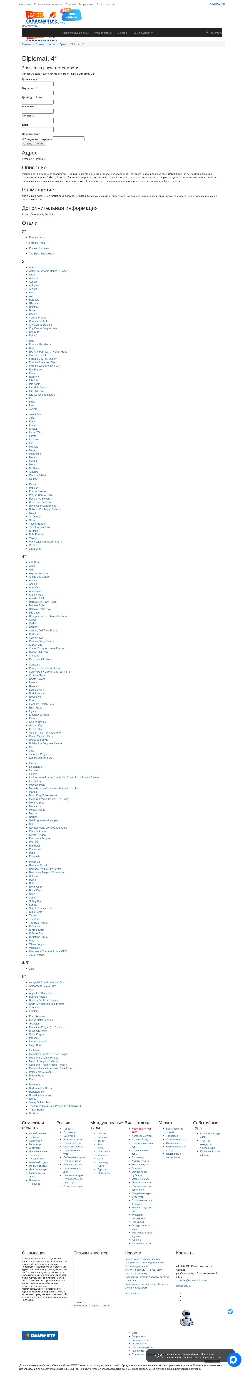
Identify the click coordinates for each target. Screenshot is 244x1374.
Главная (27, 44)
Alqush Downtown (39, 573)
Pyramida (34, 861)
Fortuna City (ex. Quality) (43, 358)
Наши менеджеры (142, 1347)
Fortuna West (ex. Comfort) (44, 366)
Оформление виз (176, 1139)
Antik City (34, 587)
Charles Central (38, 321)
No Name (34, 468)
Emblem (33, 1011)
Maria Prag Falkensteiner (43, 795)
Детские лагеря (38, 1169)
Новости (110, 4)
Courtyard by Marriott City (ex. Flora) (50, 671)
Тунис (101, 1165)
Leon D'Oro (35, 432)
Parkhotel (34, 845)
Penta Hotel (35, 849)
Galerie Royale (37, 722)
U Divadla (34, 926)
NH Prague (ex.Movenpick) (44, 820)
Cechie (33, 314)
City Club (34, 332)
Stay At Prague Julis (40, 908)
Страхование (173, 1143)
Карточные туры (141, 1243)
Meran (32, 457)
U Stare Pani (36, 933)
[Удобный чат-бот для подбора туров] (207, 1317)
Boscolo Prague (38, 996)
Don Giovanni (36, 689)
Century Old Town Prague (43, 630)
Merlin (32, 464)
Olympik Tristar (37, 475)
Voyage (33, 538)
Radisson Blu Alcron (40, 1088)
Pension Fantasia (39, 248)
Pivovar (33, 484)
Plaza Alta (34, 856)
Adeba (32, 267)
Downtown (35, 696)
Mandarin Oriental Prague (43, 1057)
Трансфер (172, 1135)
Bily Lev (33, 303)
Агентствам (24, 4)
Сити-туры (138, 1196)
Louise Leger (36, 781)
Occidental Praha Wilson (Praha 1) (48, 1064)
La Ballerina (36, 766)
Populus (33, 487)
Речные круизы (38, 1165)
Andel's (33, 580)
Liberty (33, 774)
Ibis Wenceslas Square (42, 394)
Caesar (33, 619)
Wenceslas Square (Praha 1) (45, 541)
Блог (99, 4)
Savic (32, 894)
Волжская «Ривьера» (35, 1181)
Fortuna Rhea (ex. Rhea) (43, 362)
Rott (31, 883)
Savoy (32, 1098)
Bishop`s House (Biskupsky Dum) (48, 616)
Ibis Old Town (36, 391)
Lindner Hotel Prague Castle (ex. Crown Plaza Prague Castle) (64, 777)
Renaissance (36, 1091)
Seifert (32, 897)
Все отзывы (80, 1305)
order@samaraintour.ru (193, 1280)
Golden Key (35, 725)
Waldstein (34, 947)
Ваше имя (28, 106)
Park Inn (34, 842)
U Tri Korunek (37, 534)
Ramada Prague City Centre (45, 869)
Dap (31, 341)
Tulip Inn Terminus (39, 527)
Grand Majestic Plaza (41, 736)
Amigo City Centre (39, 576)
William (33, 545)
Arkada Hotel (36, 598)
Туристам (71, 4)
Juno (32, 418)
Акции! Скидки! (37, 1133)
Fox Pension (36, 369)
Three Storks (36, 1109)
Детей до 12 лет (32, 97)
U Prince (34, 1113)
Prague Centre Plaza (41, 495)
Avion (32, 292)
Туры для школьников (139, 1216)
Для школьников (38, 1151)
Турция (102, 1169)
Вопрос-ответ (86, 4)
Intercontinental (38, 1041)
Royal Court (36, 886)
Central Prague (37, 317)
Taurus (33, 915)
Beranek (34, 299)
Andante (34, 278)
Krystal (33, 428)
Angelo (33, 584)
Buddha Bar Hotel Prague (43, 1000)
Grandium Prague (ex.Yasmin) (46, 1027)
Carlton (33, 623)
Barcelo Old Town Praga (43, 601)
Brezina (33, 306)
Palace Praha (36, 1075)
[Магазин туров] (71, 14)
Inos (31, 405)
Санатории (35, 1140)
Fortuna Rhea (37, 242)
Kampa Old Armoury (40, 757)
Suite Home (35, 912)
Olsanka (33, 471)
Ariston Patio (36, 594)
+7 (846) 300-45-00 (34, 22)
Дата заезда (29, 79)
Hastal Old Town (38, 739)
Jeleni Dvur (35, 414)
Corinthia (34, 1007)
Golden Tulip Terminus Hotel (45, 732)
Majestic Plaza (37, 784)
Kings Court (35, 1045)
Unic (31, 940)
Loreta (32, 436)
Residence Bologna (40, 498)
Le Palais (34, 1050)
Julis (31, 750)
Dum (31, 348)
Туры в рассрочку (142, 32)
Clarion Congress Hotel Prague (46, 648)
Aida (31, 569)
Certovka (34, 634)
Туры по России (103, 32)
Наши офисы (183, 1285)
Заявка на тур (140, 1340)
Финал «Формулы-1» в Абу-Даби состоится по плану (144, 1271)
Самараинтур (30, 1258)
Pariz (32, 1079)
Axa (31, 296)
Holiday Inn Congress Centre (45, 743)
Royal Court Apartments (42, 505)
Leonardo (34, 770)
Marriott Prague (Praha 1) (43, 1061)
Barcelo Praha (37, 605)
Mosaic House (37, 809)
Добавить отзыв (101, 1305)
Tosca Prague (37, 523)
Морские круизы (141, 1182)
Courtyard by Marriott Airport (45, 668)
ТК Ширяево (36, 1158)
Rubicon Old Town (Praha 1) (45, 509)
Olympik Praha (37, 834)
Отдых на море (72, 1161)
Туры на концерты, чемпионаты (207, 1144)
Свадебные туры (141, 1193)
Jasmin (33, 409)
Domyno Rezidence (40, 344)
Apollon (33, 281)
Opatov (33, 479)
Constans (34, 664)
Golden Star (36, 729)
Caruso (33, 627)
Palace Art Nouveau (40, 1072)
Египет (101, 1140)
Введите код (30, 134)
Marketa (33, 446)
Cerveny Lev (36, 637)
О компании (217, 4)
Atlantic (33, 289)
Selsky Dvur (36, 901)
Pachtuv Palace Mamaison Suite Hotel (50, 1068)
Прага (62, 44)
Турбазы (34, 1137)
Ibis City (33, 380)
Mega (32, 450)
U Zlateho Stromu (39, 937)
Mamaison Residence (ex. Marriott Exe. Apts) (54, 788)
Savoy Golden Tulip (40, 1102)
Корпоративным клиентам (48, 4)
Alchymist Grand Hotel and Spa (46, 982)
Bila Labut (34, 612)
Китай (101, 1147)
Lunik (32, 443)
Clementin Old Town (40, 659)
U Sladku (34, 531)
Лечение (137, 1168)
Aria (31, 989)
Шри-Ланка (104, 1173)
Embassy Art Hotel (39, 714)
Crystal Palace (37, 679)
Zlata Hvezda (36, 955)
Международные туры (76, 32)
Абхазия (102, 1133)
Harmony (34, 376)
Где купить (215, 32)
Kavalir (33, 425)
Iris (31, 747)
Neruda (33, 817)
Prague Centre (37, 491)
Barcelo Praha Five (40, 609)
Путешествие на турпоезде (72, 1180)
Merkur (33, 461)
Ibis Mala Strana (38, 387)
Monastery (35, 806)
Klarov (32, 763)
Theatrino (34, 919)
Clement (34, 655)
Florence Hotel (37, 355)
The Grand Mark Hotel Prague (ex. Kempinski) (55, 1106)
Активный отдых (38, 1162)
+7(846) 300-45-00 (187, 1259)
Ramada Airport (38, 865)
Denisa (33, 682)
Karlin (32, 421)
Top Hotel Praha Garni (41, 253)
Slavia (32, 513)
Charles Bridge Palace (41, 641)
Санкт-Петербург (73, 1146)
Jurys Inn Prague (38, 754)
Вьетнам (103, 1137)
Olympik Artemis (38, 831)
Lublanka (34, 439)
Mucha (33, 813)
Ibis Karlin (34, 384)
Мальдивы (104, 1151)
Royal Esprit (36, 890)
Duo (31, 700)
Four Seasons (37, 1016)
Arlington (34, 285)
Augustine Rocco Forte (42, 993)
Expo (32, 718)
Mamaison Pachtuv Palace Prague (48, 1054)
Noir (31, 824)
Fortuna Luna (36, 237)
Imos (32, 401)
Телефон (27, 115)
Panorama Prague (39, 838)
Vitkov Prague (37, 944)
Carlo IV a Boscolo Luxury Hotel (47, 1003)
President (34, 1084)
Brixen (32, 310)
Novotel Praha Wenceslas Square (48, 827)
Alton (32, 274)
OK (159, 1355)
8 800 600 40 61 (185, 1262)
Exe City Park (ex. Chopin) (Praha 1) (49, 351)
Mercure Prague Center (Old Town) (49, 799)
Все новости (132, 1293)
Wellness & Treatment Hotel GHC (48, 951)
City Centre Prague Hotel (43, 328)
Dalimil (33, 335)
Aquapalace (36, 591)
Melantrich (35, 453)
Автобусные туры (73, 1186)
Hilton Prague (36, 1034)
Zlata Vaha (35, 548)
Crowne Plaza (37, 675)
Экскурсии (35, 1147)
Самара (122, 32)
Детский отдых (140, 1161)
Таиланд (103, 1162)
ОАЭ (100, 1158)
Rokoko (33, 876)
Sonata (33, 904)
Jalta (31, 968)
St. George (35, 516)
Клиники (136, 1239)
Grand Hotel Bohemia (41, 1020)
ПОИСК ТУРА (30, 26)
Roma (32, 879)
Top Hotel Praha (38, 922)
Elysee (33, 711)
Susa (32, 520)
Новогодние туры (73, 1175)
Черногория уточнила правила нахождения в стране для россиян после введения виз (145, 1262)
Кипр (100, 1144)
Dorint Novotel (37, 693)
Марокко (103, 1155)
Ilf (30, 398)
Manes (33, 791)
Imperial (33, 1038)
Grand (32, 373)
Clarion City (35, 644)
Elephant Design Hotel (41, 704)
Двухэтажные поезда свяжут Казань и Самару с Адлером (146, 1285)
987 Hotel (34, 562)
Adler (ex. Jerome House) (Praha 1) (49, 271)
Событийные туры (74, 1157)
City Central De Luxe (41, 324)
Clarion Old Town (39, 652)
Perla (32, 852)
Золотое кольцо (72, 1139)
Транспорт (35, 1155)
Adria (32, 566)
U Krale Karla (36, 929)
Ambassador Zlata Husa (42, 986)
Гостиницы (35, 1144)
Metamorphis (36, 802)
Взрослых (28, 88)
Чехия (52, 44)
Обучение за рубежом (139, 1173)
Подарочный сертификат (173, 1155)
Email (25, 124)
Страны (40, 44)
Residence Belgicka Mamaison (46, 872)
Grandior (34, 1023)
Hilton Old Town (38, 1030)
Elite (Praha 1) (37, 707)
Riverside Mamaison (40, 1095)
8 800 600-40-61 (56, 22)
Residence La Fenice (41, 502)
